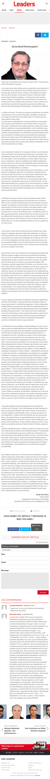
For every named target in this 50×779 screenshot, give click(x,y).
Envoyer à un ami (19, 511)
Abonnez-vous (37, 527)
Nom (3, 554)
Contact (30, 767)
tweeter (45, 35)
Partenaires (8, 753)
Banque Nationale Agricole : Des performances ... (11, 729)
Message (5, 570)
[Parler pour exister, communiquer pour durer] (31, 711)
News (11, 10)
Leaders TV (21, 753)
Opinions (12, 28)
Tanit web (37, 775)
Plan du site (31, 765)
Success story (28, 753)
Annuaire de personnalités (8, 765)
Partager (38, 35)
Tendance (41, 753)
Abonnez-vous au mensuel (35, 770)
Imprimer (36, 511)
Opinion (19, 10)
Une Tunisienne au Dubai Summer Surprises (35, 728)
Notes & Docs (29, 10)
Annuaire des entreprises (34, 763)
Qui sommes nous (5, 767)
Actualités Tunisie (5, 763)
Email (3, 562)
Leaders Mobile (5, 770)
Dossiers (15, 753)
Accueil (3, 28)
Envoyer (43, 592)
